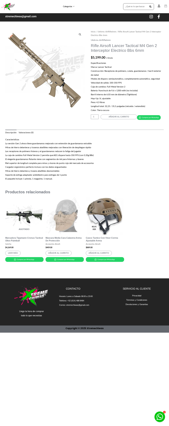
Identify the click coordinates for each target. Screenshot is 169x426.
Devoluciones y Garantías (137, 304)
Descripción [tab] (11, 133)
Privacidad (136, 295)
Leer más (13, 253)
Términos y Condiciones (136, 300)
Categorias (67, 7)
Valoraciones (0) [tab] (26, 133)
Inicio (93, 32)
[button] (80, 34)
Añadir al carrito (119, 117)
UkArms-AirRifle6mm (107, 32)
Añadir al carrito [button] (58, 253)
